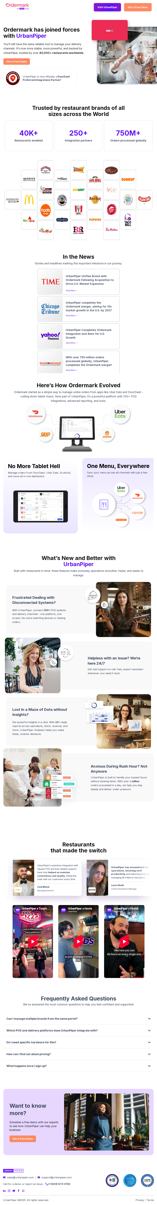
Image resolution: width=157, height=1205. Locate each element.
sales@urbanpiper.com (20, 1177)
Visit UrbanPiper (107, 7)
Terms (150, 1200)
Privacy (140, 1200)
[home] (17, 6)
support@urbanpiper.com (57, 1177)
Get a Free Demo (138, 7)
